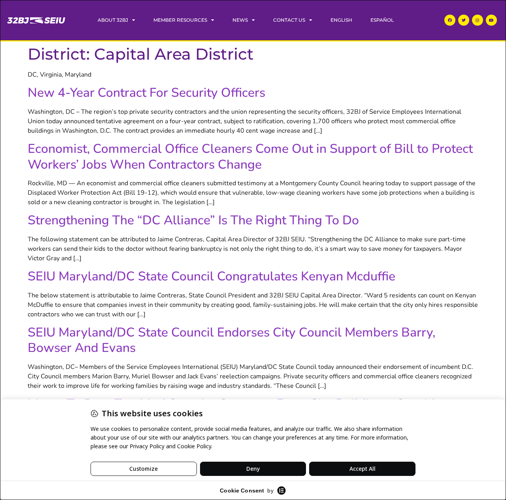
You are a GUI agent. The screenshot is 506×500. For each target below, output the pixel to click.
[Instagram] (477, 20)
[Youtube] (491, 20)
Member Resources (180, 20)
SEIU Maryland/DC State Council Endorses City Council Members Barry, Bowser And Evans (231, 340)
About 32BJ (113, 20)
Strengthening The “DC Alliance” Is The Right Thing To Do (193, 220)
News (240, 20)
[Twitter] (463, 20)
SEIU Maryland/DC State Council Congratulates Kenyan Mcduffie (211, 276)
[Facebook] (449, 20)
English (341, 20)
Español (382, 20)
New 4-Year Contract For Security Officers (146, 92)
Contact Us (289, 20)
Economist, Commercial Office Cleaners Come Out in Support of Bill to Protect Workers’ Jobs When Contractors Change (250, 156)
